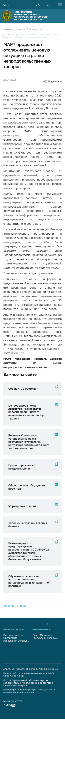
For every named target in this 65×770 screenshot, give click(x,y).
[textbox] (5, 4)
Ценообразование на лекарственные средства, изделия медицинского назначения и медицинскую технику (26, 412)
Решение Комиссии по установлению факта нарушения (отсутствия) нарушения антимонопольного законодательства (29, 442)
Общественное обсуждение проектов (26, 487)
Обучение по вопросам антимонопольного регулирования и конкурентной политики (29, 581)
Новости (20, 29)
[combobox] (5, 4)
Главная (7, 29)
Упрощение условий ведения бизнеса (27, 524)
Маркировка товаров (22, 506)
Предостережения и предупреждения (21, 466)
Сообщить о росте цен (23, 388)
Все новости (35, 29)
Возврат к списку (14, 605)
